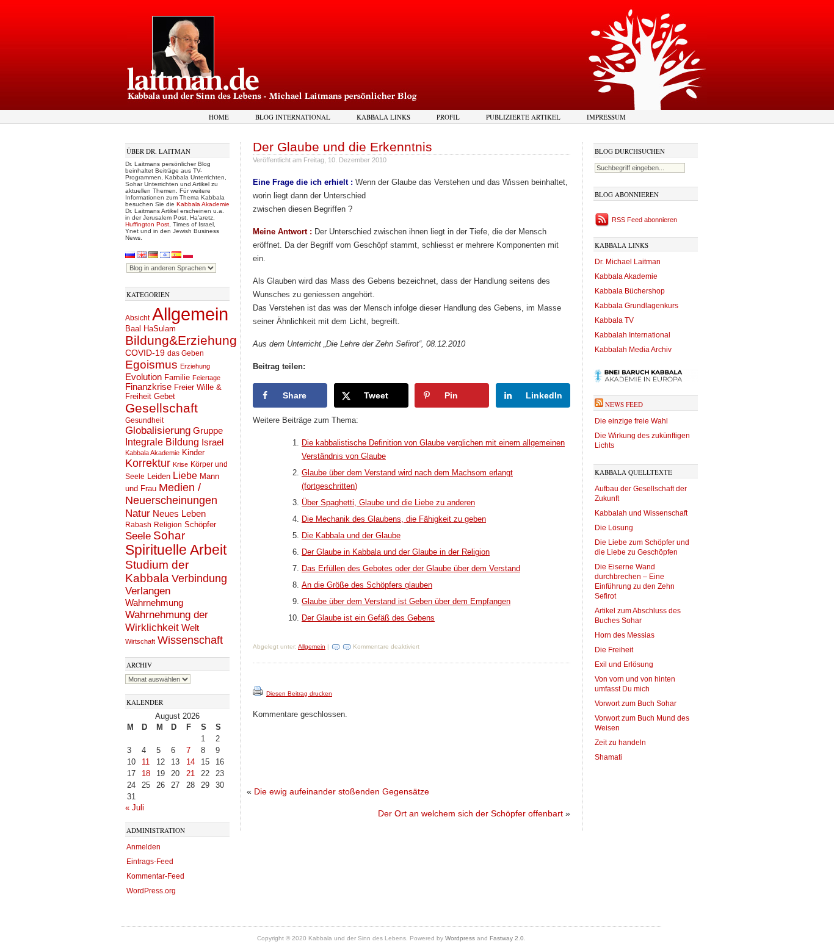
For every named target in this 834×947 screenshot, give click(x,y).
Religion (168, 524)
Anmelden (143, 847)
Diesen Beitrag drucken (299, 693)
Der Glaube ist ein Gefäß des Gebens (368, 617)
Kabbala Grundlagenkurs (636, 305)
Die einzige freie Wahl (631, 421)
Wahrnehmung (154, 602)
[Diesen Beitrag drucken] (258, 693)
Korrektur (147, 463)
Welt (190, 627)
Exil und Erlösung (624, 664)
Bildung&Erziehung (181, 340)
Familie (177, 377)
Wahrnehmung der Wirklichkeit (166, 620)
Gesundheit (144, 420)
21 (190, 773)
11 (146, 761)
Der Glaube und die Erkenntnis (342, 147)
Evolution (143, 377)
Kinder (193, 452)
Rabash (138, 524)
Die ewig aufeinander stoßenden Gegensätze (341, 791)
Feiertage (206, 377)
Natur (137, 513)
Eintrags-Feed (149, 861)
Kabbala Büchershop (630, 291)
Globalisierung (157, 430)
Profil (448, 116)
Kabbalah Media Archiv (633, 349)
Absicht (137, 318)
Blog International (292, 116)
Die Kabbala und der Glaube (351, 535)
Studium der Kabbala (157, 571)
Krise (180, 464)
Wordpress (460, 938)
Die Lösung (614, 528)
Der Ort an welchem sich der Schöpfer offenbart (470, 813)
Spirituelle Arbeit (176, 550)
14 (190, 761)
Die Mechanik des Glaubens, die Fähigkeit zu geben (394, 519)
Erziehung (195, 366)
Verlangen (147, 591)
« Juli (134, 807)
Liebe (185, 475)
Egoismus (151, 364)
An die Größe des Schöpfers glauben (367, 584)
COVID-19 (145, 353)
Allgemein (190, 314)
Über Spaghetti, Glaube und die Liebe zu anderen (388, 502)
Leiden (158, 476)
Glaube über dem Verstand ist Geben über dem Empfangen (406, 601)
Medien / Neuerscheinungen (171, 493)
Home (219, 116)
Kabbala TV (614, 320)
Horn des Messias (625, 635)
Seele (138, 536)
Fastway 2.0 (507, 938)
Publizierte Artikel (523, 116)
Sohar (169, 535)
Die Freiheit (614, 650)
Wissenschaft (190, 640)
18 (146, 773)
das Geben (185, 353)
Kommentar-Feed (155, 876)
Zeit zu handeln (620, 742)
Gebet (164, 396)
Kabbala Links (383, 116)
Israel (212, 442)
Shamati (608, 757)
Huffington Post (147, 224)
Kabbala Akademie (203, 204)
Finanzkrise (148, 387)
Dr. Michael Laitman (628, 261)
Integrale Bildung (162, 442)
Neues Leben (179, 513)
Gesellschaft (161, 408)
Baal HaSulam (150, 329)
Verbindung (199, 578)
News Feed (624, 404)
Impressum (606, 116)
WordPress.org (151, 891)
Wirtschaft (140, 641)
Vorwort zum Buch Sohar (635, 703)
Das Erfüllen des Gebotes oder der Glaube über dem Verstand (411, 568)
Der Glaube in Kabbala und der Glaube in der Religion (396, 551)
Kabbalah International (632, 335)
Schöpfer (200, 524)
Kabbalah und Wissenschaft (641, 513)
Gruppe (208, 431)
